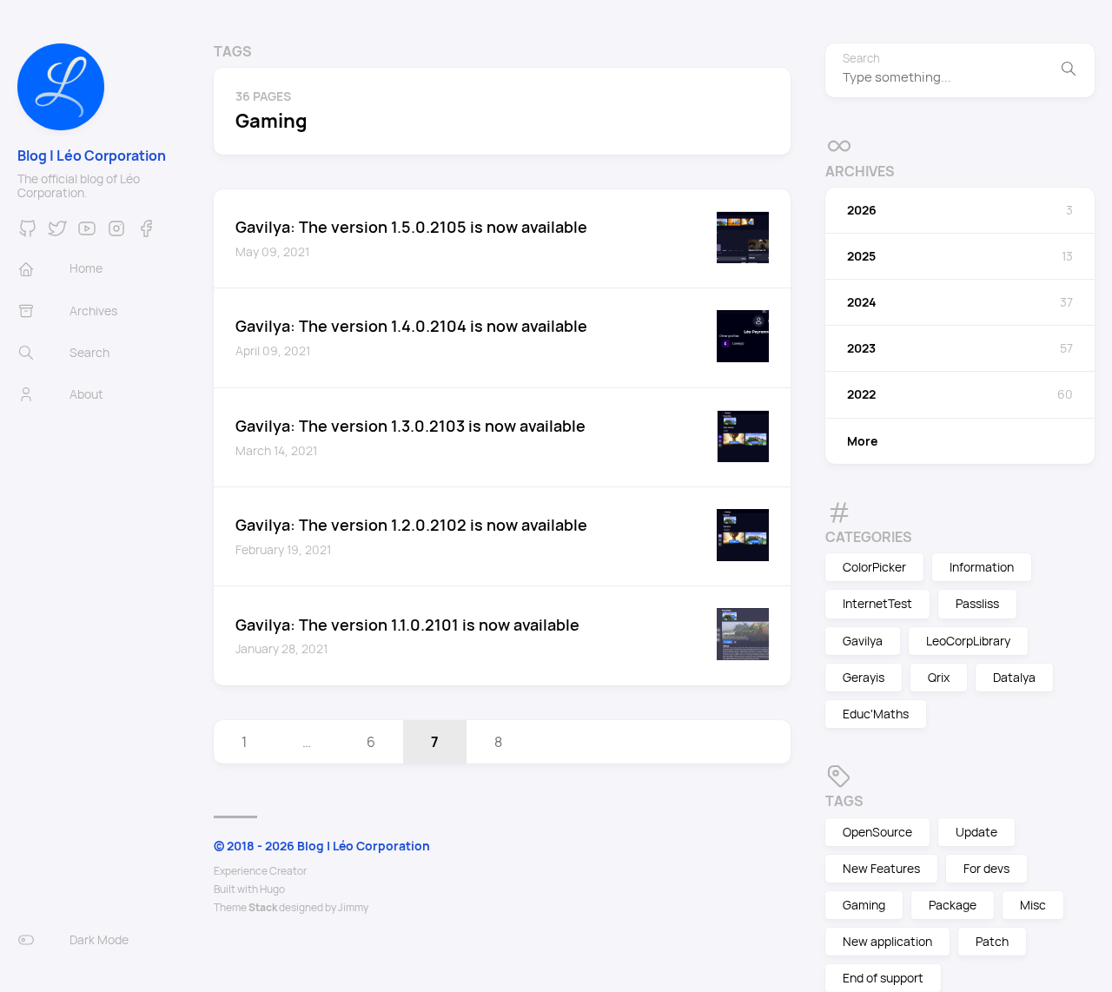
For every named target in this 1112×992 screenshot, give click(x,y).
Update (976, 831)
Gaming (864, 904)
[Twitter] (57, 233)
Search (861, 58)
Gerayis (863, 677)
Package (952, 904)
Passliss (977, 603)
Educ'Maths (876, 713)
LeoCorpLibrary (968, 640)
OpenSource (877, 831)
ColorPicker (874, 567)
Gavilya (863, 640)
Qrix (939, 677)
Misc (1033, 904)
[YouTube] (86, 233)
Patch (992, 941)
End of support (883, 977)
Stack (262, 907)
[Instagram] (116, 233)
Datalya (1014, 677)
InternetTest (877, 603)
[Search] (1068, 70)
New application (887, 941)
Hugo (272, 889)
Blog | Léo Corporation (91, 155)
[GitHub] (27, 233)
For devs (986, 868)
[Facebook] (146, 233)
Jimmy (353, 907)
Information (982, 567)
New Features (881, 868)
